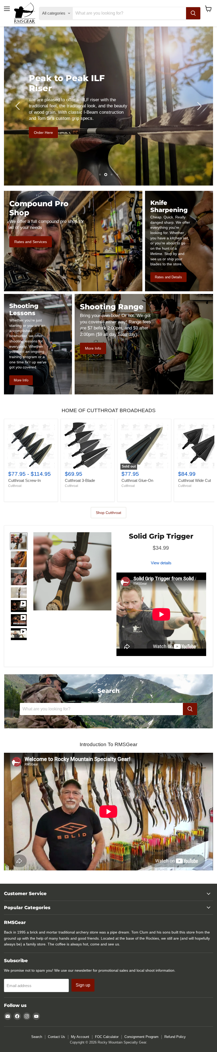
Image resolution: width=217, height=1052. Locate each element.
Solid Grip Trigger (161, 536)
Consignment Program (141, 1037)
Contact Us (56, 1037)
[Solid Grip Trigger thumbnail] (18, 541)
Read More (173, 137)
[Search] (193, 13)
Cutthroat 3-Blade (80, 480)
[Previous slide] (18, 106)
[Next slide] (198, 106)
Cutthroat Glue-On (137, 480)
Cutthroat (14, 486)
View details (161, 563)
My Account (80, 1037)
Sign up (83, 985)
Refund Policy (175, 1037)
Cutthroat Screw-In (24, 480)
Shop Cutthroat (108, 512)
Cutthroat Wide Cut (194, 480)
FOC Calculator (107, 1037)
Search (36, 1037)
